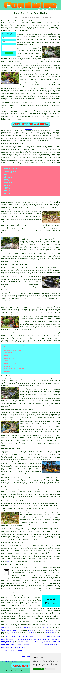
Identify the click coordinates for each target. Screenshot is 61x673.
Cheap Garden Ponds (17, 644)
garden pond (13, 102)
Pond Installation (11, 636)
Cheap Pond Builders (8, 639)
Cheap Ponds (51, 643)
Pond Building (54, 644)
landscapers (45, 629)
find (6, 545)
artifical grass (25, 627)
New (12, 661)
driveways (12, 632)
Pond (2, 129)
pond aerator (54, 267)
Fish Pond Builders (39, 643)
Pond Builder (50, 646)
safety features (36, 53)
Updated (15, 661)
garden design (49, 632)
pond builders (10, 137)
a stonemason (30, 632)
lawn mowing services (50, 630)
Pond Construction (36, 636)
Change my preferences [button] (50, 668)
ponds (58, 20)
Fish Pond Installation (18, 647)
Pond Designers (44, 644)
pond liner (46, 496)
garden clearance (6, 629)
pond (27, 34)
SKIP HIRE (46, 627)
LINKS (43, 9)
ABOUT (47, 9)
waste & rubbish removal (9, 630)
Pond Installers (39, 646)
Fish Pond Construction (31, 644)
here (8, 561)
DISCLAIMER (56, 9)
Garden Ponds (36, 638)
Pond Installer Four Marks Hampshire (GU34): (15, 20)
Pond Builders (23, 636)
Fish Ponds (20, 641)
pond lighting (27, 477)
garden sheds (10, 633)
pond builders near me (35, 610)
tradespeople (35, 633)
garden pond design (18, 575)
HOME (39, 9)
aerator (25, 287)
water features (51, 38)
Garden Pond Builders (8, 641)
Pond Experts (20, 661)
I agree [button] (35, 668)
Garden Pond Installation (9, 646)
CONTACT (51, 9)
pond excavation (32, 578)
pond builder (26, 116)
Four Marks (28, 129)
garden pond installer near (40, 618)
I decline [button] (41, 668)
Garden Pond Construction (50, 638)
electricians (27, 629)
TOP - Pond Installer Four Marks (11, 650)
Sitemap (2, 661)
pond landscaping (33, 569)
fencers (30, 630)
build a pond (18, 625)
